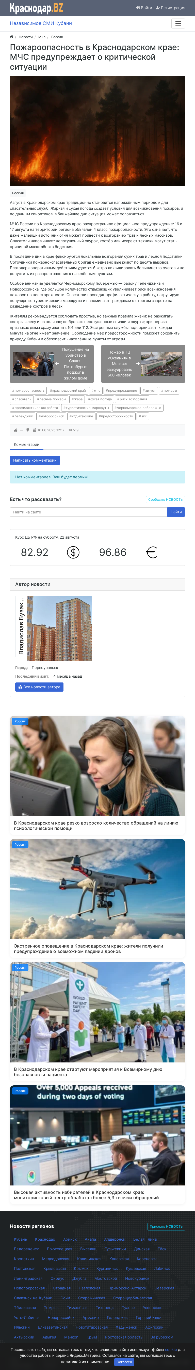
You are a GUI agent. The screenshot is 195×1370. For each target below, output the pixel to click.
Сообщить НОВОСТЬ (165, 499)
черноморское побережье (139, 408)
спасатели (23, 399)
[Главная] (11, 37)
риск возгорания (133, 399)
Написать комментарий (35, 460)
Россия (18, 193)
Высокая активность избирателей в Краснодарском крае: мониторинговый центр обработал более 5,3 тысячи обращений (86, 1195)
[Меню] (178, 23)
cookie (171, 1349)
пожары (170, 390)
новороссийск (52, 416)
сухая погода (101, 399)
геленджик (24, 416)
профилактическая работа (36, 408)
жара (78, 399)
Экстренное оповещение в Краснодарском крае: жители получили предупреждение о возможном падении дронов (88, 948)
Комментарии (26, 444)
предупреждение (122, 390)
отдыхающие (82, 416)
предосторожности (117, 416)
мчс (97, 390)
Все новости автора (41, 686)
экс (144, 416)
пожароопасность (29, 390)
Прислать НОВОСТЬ (166, 1226)
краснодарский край (69, 390)
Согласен (124, 1362)
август (150, 390)
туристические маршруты (87, 408)
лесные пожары (52, 399)
